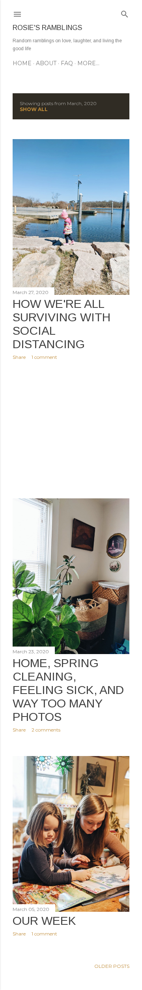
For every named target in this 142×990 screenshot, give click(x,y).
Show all (34, 109)
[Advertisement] (71, 429)
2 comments (46, 730)
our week (44, 920)
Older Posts (111, 966)
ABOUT (46, 63)
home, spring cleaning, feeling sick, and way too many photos (68, 689)
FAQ (67, 63)
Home (22, 63)
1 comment (44, 357)
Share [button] (19, 357)
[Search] (124, 12)
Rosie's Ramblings (47, 28)
